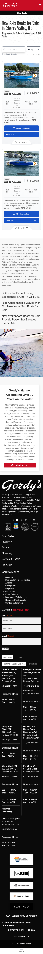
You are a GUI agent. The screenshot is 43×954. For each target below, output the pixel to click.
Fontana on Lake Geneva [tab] (13, 663)
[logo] (21, 859)
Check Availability (23, 128)
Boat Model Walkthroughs (16, 597)
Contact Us (10, 591)
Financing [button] (7, 553)
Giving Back (10, 585)
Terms (31, 930)
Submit (5, 649)
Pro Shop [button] (7, 564)
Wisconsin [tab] (7, 657)
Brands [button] (5, 547)
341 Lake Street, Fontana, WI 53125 (10, 733)
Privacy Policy (16, 930)
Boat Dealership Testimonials (17, 579)
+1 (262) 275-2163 (31, 685)
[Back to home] (10, 5)
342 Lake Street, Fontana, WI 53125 (10, 679)
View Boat (10, 135)
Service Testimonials (14, 602)
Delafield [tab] (33, 663)
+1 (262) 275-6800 (9, 739)
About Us (9, 577)
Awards (8, 582)
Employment (10, 588)
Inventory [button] (7, 541)
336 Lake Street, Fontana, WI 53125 (31, 736)
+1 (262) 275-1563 (9, 685)
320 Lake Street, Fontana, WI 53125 (31, 679)
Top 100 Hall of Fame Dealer (21, 916)
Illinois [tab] (19, 657)
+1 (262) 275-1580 (31, 776)
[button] (40, 5)
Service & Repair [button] (11, 559)
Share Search (35, 54)
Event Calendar (12, 594)
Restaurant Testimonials (15, 600)
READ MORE (26, 208)
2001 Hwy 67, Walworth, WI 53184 (10, 823)
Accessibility (21, 936)
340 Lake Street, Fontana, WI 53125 (31, 770)
